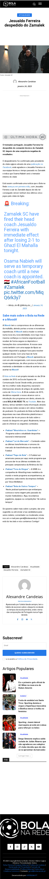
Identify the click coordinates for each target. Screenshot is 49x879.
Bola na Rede (10, 376)
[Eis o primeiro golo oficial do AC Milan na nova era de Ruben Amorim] (9, 683)
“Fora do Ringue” (17, 469)
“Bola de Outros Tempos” (20, 486)
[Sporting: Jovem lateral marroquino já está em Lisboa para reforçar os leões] (9, 723)
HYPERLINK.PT (31, 875)
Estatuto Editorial (21, 865)
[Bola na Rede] (9, 4)
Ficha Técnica (8, 865)
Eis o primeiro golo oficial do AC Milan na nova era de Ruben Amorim (31, 685)
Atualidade (24, 15)
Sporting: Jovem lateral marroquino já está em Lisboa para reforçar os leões (32, 725)
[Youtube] (39, 847)
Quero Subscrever (24, 653)
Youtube (32, 401)
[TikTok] (24, 847)
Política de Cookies (37, 865)
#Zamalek (14, 287)
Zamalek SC (25, 570)
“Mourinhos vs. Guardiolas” (21, 430)
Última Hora (16, 392)
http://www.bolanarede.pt (24, 601)
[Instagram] (22, 619)
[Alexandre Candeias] (15, 82)
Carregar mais (23, 756)
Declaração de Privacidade (19, 867)
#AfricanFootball (28, 282)
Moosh (19, 332)
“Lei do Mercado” (17, 441)
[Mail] (27, 619)
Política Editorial (27, 869)
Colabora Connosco (11, 871)
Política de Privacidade (27, 659)
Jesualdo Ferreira (11, 570)
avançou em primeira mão (18, 186)
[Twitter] (31, 619)
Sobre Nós (39, 869)
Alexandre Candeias (27, 81)
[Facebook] (18, 619)
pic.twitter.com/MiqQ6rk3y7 (24, 295)
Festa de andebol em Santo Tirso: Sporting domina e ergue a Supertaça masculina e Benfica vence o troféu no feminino (32, 706)
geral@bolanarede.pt (36, 871)
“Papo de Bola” (16, 455)
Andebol (23, 696)
